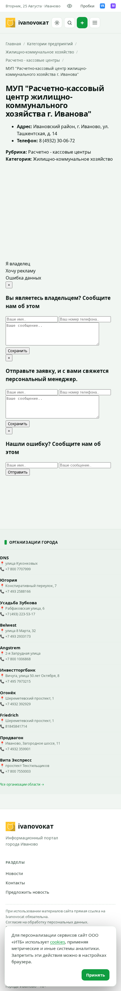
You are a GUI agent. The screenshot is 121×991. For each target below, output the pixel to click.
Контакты (15, 882)
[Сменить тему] (56, 22)
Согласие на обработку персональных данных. (47, 922)
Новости (14, 873)
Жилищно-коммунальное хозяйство (40, 52)
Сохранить (17, 350)
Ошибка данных (23, 278)
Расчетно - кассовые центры (33, 60)
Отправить (18, 472)
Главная (13, 43)
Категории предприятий (50, 43)
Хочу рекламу (20, 271)
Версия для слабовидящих (70, 6)
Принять (95, 975)
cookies (57, 942)
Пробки (87, 5)
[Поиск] (69, 22)
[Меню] (94, 22)
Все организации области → (22, 784)
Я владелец (18, 264)
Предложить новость (27, 892)
